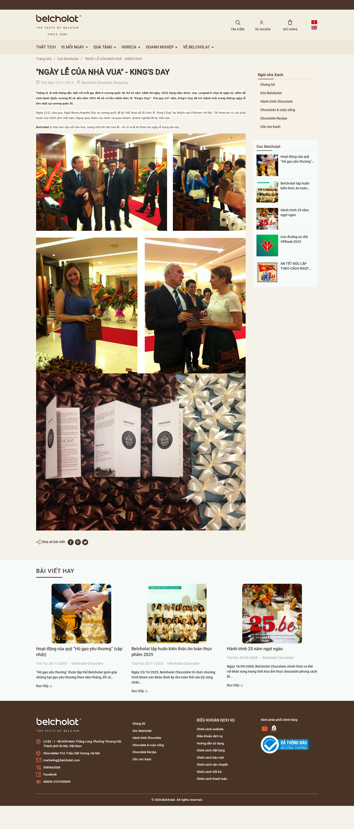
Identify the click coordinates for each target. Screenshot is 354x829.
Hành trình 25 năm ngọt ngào (295, 212)
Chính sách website (210, 729)
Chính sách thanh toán (212, 779)
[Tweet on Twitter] (85, 542)
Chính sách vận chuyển (212, 764)
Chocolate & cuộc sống (277, 110)
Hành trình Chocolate (276, 101)
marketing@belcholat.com (61, 760)
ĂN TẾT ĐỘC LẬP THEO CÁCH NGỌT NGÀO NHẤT (295, 266)
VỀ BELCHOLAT (197, 47)
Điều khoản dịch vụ (210, 736)
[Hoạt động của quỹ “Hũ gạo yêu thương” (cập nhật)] (267, 165)
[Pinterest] (78, 542)
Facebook (50, 774)
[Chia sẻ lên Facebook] (71, 542)
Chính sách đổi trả (209, 772)
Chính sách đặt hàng (211, 750)
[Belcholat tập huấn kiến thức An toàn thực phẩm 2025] (267, 192)
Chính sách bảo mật (210, 757)
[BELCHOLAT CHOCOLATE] (127, 24)
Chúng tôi (267, 84)
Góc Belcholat (271, 93)
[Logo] (58, 724)
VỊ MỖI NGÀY (73, 47)
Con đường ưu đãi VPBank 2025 (294, 239)
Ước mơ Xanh (270, 127)
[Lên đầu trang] (10, 798)
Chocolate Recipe (273, 118)
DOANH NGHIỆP (160, 47)
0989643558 (51, 767)
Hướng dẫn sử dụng (210, 743)
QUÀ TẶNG (103, 47)
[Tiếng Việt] (314, 22)
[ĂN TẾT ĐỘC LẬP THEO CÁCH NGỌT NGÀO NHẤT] (267, 272)
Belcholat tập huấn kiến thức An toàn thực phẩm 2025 (295, 186)
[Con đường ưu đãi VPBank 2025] (267, 245)
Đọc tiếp (42, 686)
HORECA (130, 47)
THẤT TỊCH (46, 47)
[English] (314, 28)
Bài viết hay (55, 571)
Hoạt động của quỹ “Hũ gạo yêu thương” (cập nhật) (296, 159)
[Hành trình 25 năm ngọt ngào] (267, 218)
